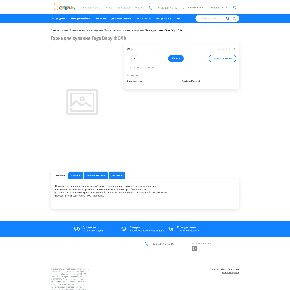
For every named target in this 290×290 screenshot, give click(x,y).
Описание (59, 175)
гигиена (64, 30)
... (178, 17)
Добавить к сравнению (143, 67)
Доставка (117, 175)
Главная (55, 30)
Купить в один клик (222, 58)
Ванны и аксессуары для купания (86, 30)
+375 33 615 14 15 (162, 244)
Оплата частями (96, 175)
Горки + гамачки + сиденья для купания (124, 30)
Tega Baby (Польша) (191, 81)
